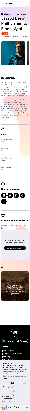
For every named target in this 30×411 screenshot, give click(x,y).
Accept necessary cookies (13, 248)
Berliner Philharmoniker (8, 350)
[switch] (12, 383)
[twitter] (10, 195)
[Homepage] (6, 4)
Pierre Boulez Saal (6, 358)
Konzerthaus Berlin (7, 356)
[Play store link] (8, 341)
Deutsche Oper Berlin (7, 351)
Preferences (6, 391)
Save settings (8, 396)
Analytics (19, 383)
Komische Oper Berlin (7, 354)
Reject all (7, 402)
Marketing (5, 387)
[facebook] (16, 195)
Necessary (6, 383)
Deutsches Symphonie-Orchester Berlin (12, 353)
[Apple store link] (22, 341)
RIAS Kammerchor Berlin (8, 359)
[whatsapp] (4, 195)
